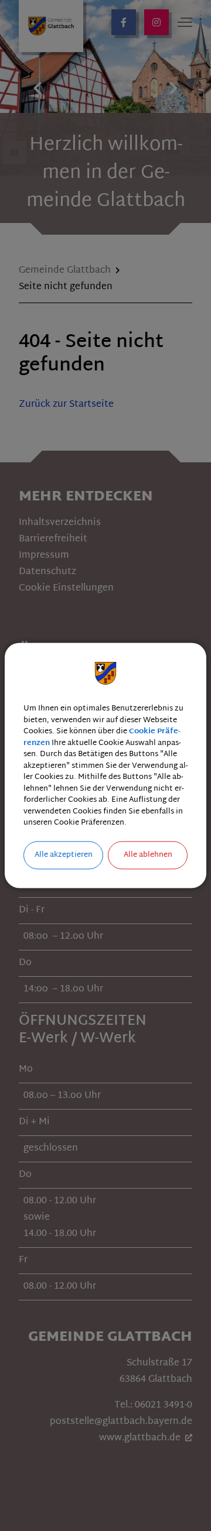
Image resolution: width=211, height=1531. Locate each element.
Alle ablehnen (148, 855)
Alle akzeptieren (64, 855)
